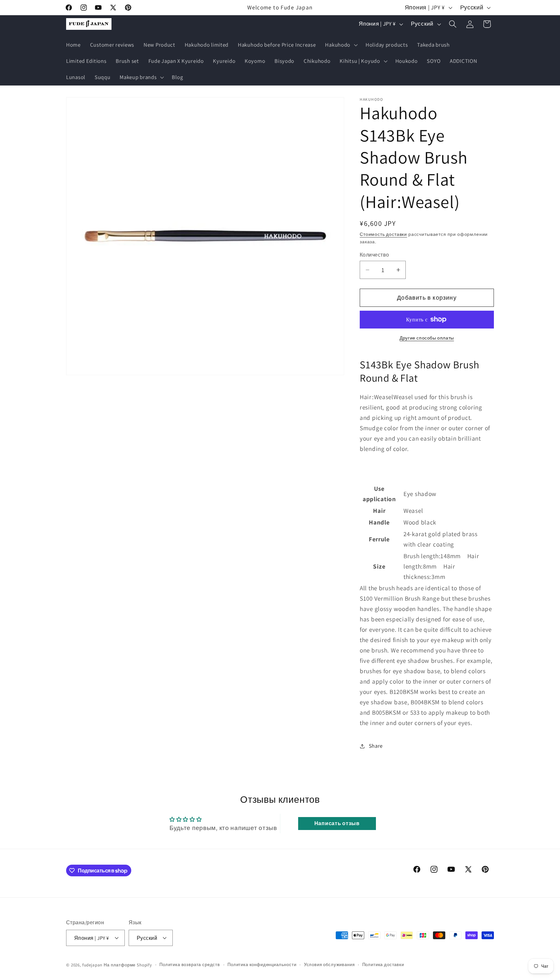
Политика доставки (383, 964)
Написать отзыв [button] (337, 823)
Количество (374, 254)
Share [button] (376, 745)
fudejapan (92, 964)
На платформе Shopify (128, 964)
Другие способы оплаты (427, 338)
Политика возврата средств (189, 964)
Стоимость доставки (383, 234)
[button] (341, 45)
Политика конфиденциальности (262, 964)
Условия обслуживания (329, 964)
